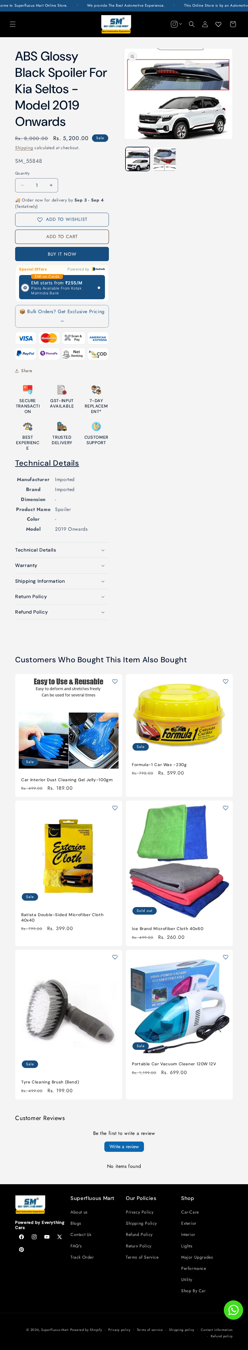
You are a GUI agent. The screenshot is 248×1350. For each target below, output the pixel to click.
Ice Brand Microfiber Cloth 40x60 (167, 928)
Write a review (124, 1146)
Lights (187, 1246)
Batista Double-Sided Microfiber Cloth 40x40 (62, 917)
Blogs (75, 1223)
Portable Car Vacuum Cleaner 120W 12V (174, 1064)
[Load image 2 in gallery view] (165, 159)
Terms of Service (142, 1257)
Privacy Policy (139, 1212)
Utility (186, 1279)
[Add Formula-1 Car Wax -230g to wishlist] (225, 681)
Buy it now (62, 254)
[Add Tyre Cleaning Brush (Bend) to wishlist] (115, 957)
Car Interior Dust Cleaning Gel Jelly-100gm (67, 779)
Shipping (24, 148)
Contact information (217, 1329)
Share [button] (26, 371)
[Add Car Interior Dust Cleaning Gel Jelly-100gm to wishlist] (115, 681)
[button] (12, 24)
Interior (188, 1234)
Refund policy (222, 1336)
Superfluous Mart (55, 1329)
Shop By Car (193, 1291)
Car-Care (190, 1212)
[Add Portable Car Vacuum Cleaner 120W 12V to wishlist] (225, 957)
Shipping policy (181, 1329)
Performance (193, 1268)
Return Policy (139, 1246)
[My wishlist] (218, 24)
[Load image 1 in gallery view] (138, 159)
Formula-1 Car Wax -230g (159, 764)
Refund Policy (139, 1234)
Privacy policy (119, 1329)
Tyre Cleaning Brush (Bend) (50, 1082)
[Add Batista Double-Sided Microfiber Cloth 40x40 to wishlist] (115, 808)
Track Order (82, 1257)
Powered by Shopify (86, 1329)
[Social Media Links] (175, 24)
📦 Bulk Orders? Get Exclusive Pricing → (62, 316)
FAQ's (76, 1246)
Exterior (189, 1223)
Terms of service (150, 1329)
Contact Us (81, 1234)
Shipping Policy (141, 1223)
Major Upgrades (197, 1257)
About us (79, 1212)
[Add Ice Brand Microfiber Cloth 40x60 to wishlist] (225, 808)
